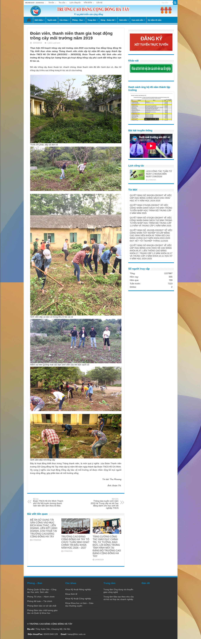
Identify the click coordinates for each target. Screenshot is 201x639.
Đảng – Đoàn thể (107, 20)
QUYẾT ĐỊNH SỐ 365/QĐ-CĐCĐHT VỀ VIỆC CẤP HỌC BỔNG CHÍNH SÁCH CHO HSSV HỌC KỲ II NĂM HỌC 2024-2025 (151, 198)
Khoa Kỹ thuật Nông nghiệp (78, 589)
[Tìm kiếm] (175, 2)
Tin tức (51, 3)
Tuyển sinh (51, 20)
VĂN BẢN (88, 3)
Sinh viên (123, 20)
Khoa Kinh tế (71, 594)
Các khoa (64, 20)
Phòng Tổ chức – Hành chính (41, 596)
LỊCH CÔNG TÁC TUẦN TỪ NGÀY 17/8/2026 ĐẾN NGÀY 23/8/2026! (159, 174)
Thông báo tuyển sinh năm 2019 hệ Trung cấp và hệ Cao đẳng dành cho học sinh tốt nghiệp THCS (104, 503)
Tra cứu (62, 3)
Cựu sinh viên (137, 20)
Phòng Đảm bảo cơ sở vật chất (41, 606)
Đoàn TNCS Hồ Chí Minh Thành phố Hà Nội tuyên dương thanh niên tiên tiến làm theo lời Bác (48, 502)
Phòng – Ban (77, 20)
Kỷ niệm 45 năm (154, 20)
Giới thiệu (39, 20)
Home (29, 20)
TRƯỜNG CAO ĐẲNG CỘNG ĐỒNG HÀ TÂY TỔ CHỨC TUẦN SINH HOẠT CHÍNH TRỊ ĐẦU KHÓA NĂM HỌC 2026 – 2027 (75, 542)
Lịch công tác (75, 3)
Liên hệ (99, 3)
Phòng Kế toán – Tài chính (39, 601)
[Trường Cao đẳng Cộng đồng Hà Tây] (100, 11)
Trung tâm (92, 20)
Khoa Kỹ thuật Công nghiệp (78, 598)
